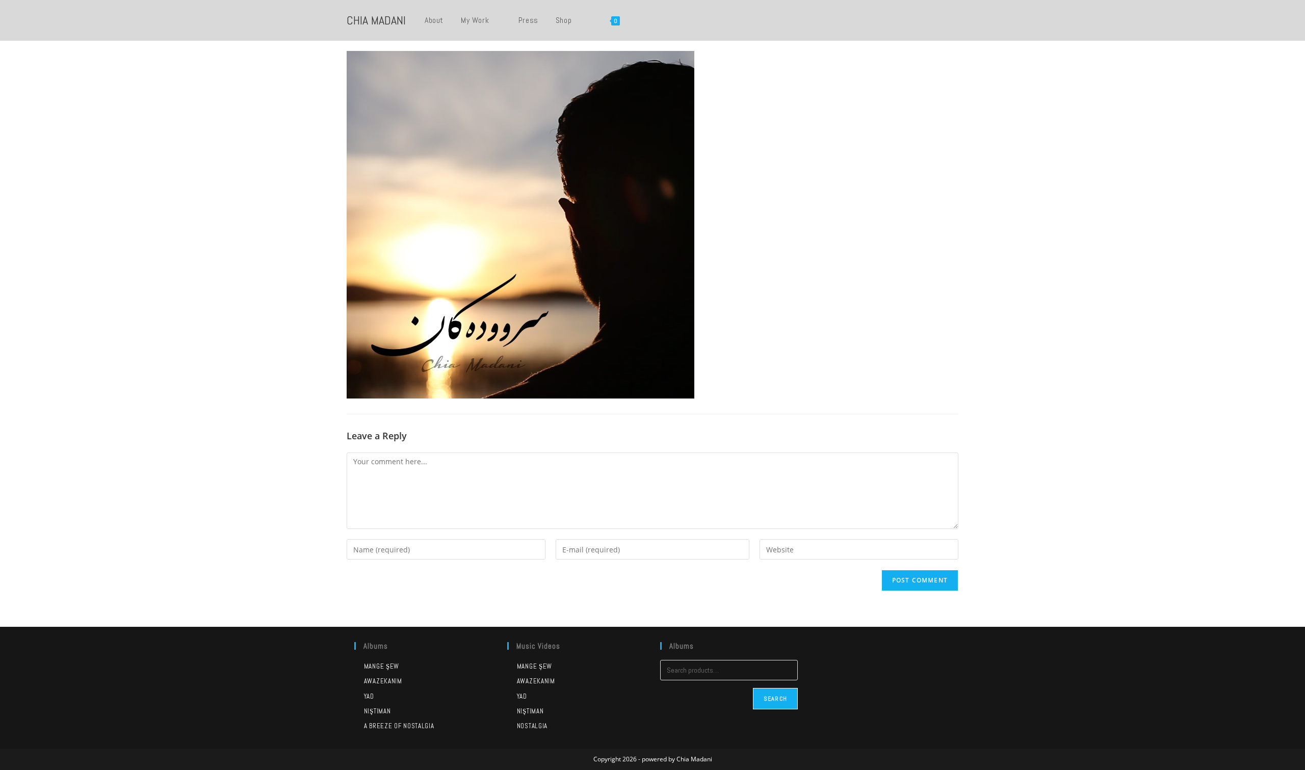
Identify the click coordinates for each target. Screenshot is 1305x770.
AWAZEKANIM (536, 681)
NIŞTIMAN (530, 711)
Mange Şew (381, 666)
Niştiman (377, 711)
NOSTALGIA (532, 726)
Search (775, 699)
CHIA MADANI (376, 20)
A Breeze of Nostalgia (399, 726)
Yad (369, 696)
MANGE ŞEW (534, 666)
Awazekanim (383, 681)
